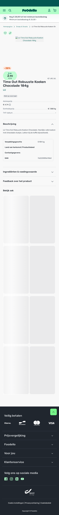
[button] (4, 10)
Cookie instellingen (16, 503)
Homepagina (7, 26)
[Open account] (49, 10)
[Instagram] (11, 479)
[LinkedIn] (17, 479)
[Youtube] (22, 479)
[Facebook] (6, 479)
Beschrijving (9, 124)
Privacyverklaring (32, 503)
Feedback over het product (17, 181)
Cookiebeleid (46, 503)
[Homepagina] (29, 10)
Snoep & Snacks (22, 26)
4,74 (10, 78)
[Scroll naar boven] (53, 412)
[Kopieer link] (10, 33)
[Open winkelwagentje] (54, 10)
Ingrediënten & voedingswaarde (20, 171)
